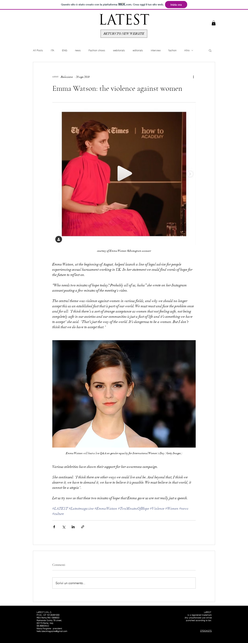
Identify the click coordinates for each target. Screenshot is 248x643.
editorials (138, 50)
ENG (64, 50)
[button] (214, 23)
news (78, 50)
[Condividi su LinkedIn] (73, 527)
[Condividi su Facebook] (54, 527)
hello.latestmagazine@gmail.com (52, 631)
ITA (52, 50)
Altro (186, 50)
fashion (172, 50)
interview (156, 50)
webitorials (119, 50)
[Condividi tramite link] (82, 527)
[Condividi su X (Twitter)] (63, 527)
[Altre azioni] (193, 76)
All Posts (38, 50)
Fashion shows (97, 50)
